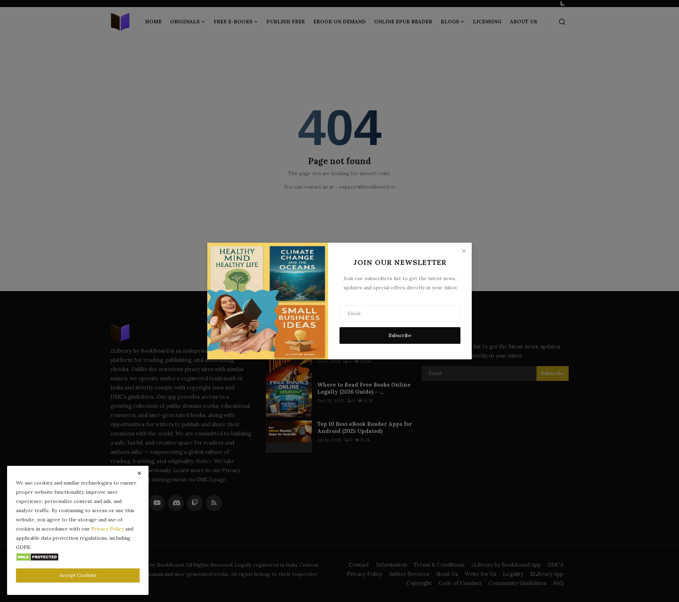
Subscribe (400, 335)
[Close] (463, 251)
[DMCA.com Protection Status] (37, 556)
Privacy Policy (107, 529)
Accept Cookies (78, 575)
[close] (139, 473)
